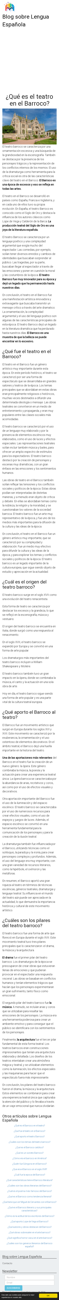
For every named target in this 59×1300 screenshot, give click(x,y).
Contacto (7, 1263)
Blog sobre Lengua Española (25, 21)
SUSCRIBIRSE (13, 1288)
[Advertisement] (29, 59)
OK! (48, 1295)
